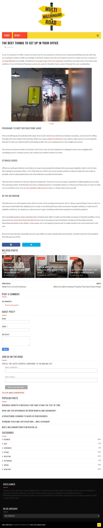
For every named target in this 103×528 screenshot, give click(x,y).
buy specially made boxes (35, 188)
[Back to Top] (99, 525)
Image (51, 124)
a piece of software (54, 139)
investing (7, 456)
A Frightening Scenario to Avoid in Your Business (25, 416)
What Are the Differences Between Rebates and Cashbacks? (29, 410)
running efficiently (9, 61)
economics (7, 448)
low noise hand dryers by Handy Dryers (25, 220)
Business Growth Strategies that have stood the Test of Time (31, 405)
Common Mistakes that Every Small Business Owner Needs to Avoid (51, 270)
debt (5, 444)
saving (6, 465)
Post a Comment (11, 305)
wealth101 (7, 469)
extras (6, 452)
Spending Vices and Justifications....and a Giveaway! (26, 421)
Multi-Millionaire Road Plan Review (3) (19, 427)
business (10, 47)
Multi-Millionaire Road (37, 525)
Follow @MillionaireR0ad (13, 392)
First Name (10, 377)
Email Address (11, 367)
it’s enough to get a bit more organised (48, 61)
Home (7, 35)
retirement (8, 461)
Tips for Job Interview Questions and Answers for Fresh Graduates (16, 270)
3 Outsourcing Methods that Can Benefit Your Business (83, 271)
